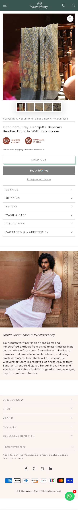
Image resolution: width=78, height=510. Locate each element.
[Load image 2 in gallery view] (30, 107)
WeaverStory (33, 491)
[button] (64, 5)
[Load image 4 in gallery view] (48, 107)
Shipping (19, 149)
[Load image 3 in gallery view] (39, 107)
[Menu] (4, 5)
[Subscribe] (73, 447)
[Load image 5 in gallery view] (57, 107)
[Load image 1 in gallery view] (21, 107)
